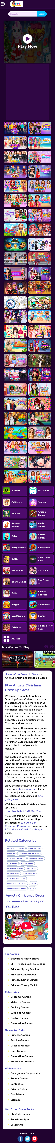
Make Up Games (20, 1002)
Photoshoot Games (22, 1061)
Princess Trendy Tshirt (24, 985)
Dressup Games (20, 1045)
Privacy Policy (19, 1089)
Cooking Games (20, 1007)
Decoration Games (22, 1023)
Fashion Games (20, 1040)
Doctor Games (19, 1018)
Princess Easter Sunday (24, 980)
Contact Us (17, 1084)
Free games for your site (25, 1073)
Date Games (18, 1051)
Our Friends (17, 1094)
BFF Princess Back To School (28, 964)
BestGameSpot (20, 1119)
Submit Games (19, 1078)
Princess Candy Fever (23, 974)
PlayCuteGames (20, 1114)
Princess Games (20, 1035)
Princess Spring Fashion (25, 969)
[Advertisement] (27, 92)
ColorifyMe (17, 1124)
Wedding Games (21, 1012)
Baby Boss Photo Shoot (25, 958)
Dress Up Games (21, 997)
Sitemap (16, 1100)
